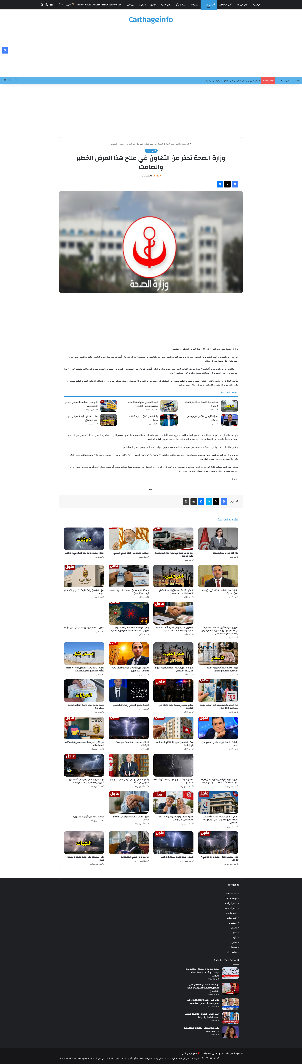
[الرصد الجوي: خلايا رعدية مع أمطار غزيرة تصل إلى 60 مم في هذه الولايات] (84, 765)
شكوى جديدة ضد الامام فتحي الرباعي (131, 553)
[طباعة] (186, 501)
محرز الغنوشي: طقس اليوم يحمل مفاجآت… (202, 418)
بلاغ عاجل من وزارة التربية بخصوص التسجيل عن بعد (84, 591)
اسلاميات (233, 923)
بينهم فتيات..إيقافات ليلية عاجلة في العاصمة (176, 706)
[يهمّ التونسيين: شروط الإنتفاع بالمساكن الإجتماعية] (173, 728)
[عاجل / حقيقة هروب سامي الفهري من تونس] (218, 728)
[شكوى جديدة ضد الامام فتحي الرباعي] (129, 539)
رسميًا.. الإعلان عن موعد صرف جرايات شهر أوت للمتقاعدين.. (129, 591)
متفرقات (194, 5)
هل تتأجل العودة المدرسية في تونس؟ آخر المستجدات (84, 743)
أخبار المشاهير (225, 5)
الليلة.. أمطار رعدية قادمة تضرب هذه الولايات (132, 743)
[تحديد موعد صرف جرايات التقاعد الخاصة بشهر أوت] (84, 690)
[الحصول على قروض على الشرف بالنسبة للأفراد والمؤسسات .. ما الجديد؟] (173, 613)
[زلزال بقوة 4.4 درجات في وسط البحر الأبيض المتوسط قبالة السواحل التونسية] (129, 613)
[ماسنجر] (220, 184)
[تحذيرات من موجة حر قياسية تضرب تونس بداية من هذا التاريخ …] (129, 653)
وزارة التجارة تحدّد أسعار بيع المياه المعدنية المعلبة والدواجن (222, 669)
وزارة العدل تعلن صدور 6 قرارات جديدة (143, 418)
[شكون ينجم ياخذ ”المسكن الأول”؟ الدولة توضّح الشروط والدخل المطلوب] (84, 653)
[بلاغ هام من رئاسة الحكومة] (218, 539)
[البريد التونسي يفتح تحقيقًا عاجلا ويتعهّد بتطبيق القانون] (169, 406)
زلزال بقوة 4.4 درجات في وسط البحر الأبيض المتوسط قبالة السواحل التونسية (130, 629)
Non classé (231, 893)
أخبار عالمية (166, 5)
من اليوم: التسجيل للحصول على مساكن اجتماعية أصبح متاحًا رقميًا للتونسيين (203, 987)
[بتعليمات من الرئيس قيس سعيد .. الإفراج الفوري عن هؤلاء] (129, 765)
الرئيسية (256, 5)
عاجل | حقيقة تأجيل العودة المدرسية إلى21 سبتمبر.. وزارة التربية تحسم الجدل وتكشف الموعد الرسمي (219, 631)
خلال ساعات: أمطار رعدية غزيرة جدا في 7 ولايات (219, 858)
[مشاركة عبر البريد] (193, 501)
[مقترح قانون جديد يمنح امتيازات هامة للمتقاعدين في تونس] (173, 802)
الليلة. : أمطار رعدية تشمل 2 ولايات (177, 857)
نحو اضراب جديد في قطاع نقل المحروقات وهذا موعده (174, 554)
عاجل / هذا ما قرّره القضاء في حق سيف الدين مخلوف (219, 591)
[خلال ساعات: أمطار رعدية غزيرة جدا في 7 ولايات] (218, 842)
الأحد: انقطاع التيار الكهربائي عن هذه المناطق (83, 418)
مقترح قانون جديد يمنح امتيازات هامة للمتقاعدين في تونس (176, 818)
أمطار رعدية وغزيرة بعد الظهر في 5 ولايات (84, 553)
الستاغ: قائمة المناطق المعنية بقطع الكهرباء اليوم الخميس (176, 591)
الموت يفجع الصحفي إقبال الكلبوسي (131, 705)
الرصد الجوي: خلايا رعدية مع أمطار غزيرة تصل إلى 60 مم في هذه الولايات (86, 781)
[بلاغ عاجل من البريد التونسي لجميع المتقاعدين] (108, 406)
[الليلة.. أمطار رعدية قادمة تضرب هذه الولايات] (129, 728)
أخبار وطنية (209, 5)
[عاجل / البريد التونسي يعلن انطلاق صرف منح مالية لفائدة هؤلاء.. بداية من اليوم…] (218, 765)
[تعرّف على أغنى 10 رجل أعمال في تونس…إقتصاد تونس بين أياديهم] (230, 1004)
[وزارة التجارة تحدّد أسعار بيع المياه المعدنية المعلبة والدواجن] (218, 653)
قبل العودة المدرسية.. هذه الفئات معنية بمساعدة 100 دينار (219, 706)
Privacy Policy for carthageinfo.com (99, 5)
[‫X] (227, 184)
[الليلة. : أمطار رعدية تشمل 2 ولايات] (173, 842)
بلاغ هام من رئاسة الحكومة (225, 553)
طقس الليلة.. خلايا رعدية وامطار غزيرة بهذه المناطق (173, 781)
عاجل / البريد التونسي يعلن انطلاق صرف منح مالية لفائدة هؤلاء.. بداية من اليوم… (219, 781)
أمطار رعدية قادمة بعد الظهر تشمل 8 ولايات (201, 404)
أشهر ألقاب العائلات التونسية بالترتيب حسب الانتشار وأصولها (202, 1015)
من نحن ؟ (130, 5)
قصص (234, 942)
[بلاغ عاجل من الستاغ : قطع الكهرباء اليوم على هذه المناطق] (173, 653)
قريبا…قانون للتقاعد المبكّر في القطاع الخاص (131, 818)
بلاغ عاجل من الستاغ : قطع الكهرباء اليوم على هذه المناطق (174, 669)
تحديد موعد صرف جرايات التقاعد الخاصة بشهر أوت (86, 706)
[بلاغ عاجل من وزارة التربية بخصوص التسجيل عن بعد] (84, 576)
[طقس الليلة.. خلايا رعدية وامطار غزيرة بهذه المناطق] (173, 765)
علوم (234, 937)
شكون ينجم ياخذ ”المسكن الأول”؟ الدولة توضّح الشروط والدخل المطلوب (85, 669)
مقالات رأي (181, 5)
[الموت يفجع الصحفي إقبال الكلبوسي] (129, 690)
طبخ (235, 932)
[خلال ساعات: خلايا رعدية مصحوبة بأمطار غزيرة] (84, 842)
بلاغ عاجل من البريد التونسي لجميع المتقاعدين (81, 404)
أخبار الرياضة (242, 5)
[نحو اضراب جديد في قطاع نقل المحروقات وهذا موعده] (173, 539)
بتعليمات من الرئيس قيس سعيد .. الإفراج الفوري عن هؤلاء (129, 781)
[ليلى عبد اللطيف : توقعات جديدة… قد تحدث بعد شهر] (230, 1032)
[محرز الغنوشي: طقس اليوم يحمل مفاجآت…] (229, 420)
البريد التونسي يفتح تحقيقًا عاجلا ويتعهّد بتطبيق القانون (236, 80)
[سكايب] (209, 501)
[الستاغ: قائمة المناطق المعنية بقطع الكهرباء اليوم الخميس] (173, 576)
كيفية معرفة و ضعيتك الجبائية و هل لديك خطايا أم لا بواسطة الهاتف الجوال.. (202, 972)
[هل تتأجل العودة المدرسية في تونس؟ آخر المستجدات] (84, 728)
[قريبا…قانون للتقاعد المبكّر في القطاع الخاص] (129, 802)
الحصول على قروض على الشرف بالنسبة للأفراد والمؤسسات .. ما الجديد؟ (174, 629)
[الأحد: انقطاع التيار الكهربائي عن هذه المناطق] (108, 420)
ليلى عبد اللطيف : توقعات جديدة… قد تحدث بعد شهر (201, 1029)
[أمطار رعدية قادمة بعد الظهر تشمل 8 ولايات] (229, 406)
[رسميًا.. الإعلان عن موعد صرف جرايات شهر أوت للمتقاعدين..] (129, 576)
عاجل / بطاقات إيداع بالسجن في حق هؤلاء (84, 628)
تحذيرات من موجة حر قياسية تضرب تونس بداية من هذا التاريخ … (130, 669)
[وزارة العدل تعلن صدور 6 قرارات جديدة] (169, 420)
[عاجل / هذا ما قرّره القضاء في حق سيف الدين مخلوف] (218, 576)
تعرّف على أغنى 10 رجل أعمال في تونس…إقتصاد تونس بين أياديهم (203, 1001)
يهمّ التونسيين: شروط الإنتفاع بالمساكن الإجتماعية (174, 743)
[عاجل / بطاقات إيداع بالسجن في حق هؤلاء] (84, 613)
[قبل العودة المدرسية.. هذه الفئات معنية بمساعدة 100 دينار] (218, 690)
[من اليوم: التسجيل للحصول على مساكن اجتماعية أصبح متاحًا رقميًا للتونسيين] (230, 989)
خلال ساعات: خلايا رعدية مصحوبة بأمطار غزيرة (85, 858)
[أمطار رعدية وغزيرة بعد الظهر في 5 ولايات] (84, 539)
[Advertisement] (151, 52)
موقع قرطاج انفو (189, 1053)
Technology (231, 898)
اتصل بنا (142, 5)
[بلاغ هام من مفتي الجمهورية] (129, 842)
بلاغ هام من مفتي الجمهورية (135, 857)
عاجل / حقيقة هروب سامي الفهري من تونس (220, 743)
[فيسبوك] (235, 184)
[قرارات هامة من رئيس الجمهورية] (84, 802)
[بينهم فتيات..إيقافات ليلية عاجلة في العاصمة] (173, 690)
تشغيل (153, 5)
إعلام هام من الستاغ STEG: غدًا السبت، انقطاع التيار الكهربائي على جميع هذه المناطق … (220, 820)
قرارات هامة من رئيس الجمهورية (88, 817)
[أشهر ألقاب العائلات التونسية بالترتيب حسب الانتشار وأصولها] (230, 1018)
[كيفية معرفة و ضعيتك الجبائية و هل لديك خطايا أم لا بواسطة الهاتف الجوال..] (230, 973)
